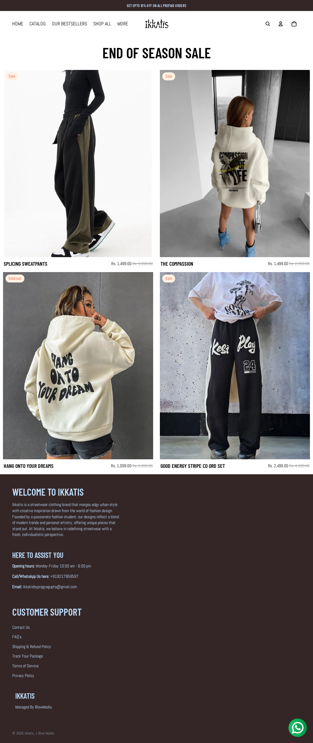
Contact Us (21, 627)
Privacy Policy (23, 675)
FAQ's (16, 636)
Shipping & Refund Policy (31, 646)
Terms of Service (25, 665)
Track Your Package (27, 656)
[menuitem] (122, 24)
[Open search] (267, 24)
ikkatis (29, 733)
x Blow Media (45, 733)
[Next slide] (144, 163)
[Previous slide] (12, 163)
